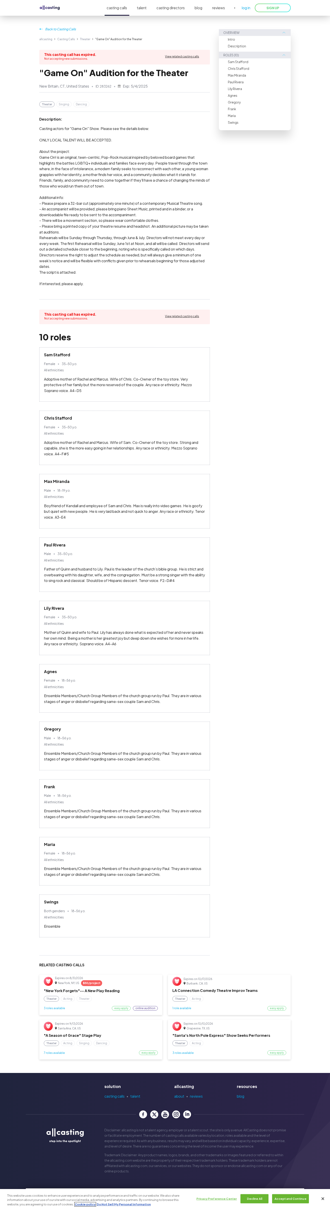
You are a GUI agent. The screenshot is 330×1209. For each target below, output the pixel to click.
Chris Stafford (238, 68)
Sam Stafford (238, 62)
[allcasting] (49, 8)
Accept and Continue (290, 1198)
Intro (231, 39)
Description (237, 46)
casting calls (117, 7)
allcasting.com (121, 1160)
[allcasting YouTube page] (165, 1114)
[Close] (323, 1199)
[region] (165, 1199)
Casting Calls (66, 39)
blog (198, 7)
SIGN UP (272, 8)
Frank (232, 109)
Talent (135, 1096)
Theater (85, 39)
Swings (233, 122)
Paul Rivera (236, 82)
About (179, 1096)
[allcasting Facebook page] (143, 1114)
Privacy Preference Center (216, 1198)
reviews (218, 7)
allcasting (45, 39)
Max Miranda (237, 75)
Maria (232, 116)
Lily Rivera (235, 89)
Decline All (254, 1198)
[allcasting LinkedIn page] (187, 1114)
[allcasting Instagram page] (176, 1114)
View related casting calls (182, 56)
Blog (240, 1096)
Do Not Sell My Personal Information (124, 1204)
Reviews (196, 1096)
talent (142, 7)
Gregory (234, 102)
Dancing (81, 104)
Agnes (232, 95)
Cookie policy (85, 1204)
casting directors (170, 7)
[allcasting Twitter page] (154, 1114)
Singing (64, 104)
